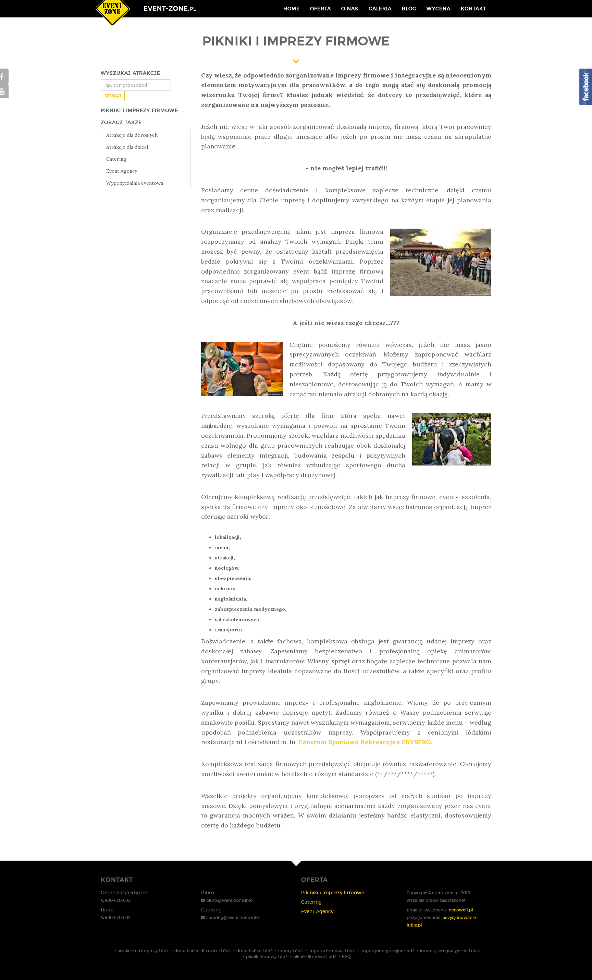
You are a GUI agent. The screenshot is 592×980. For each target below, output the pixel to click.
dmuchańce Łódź (254, 950)
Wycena (439, 8)
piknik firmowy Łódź (266, 956)
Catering (116, 159)
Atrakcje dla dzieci (127, 147)
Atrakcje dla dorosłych (132, 135)
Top (576, 964)
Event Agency (121, 171)
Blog (409, 8)
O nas (349, 8)
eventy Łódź (290, 950)
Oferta (320, 8)
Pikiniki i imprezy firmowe (332, 893)
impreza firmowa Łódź (331, 950)
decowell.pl (461, 909)
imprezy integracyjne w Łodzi (450, 950)
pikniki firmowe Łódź (314, 956)
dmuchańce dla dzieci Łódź (202, 950)
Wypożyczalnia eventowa (134, 183)
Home (291, 8)
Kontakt (473, 8)
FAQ (346, 956)
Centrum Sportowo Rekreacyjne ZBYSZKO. (365, 742)
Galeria (380, 8)
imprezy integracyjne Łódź (387, 950)
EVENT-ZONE (170, 8)
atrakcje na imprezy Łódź (143, 950)
